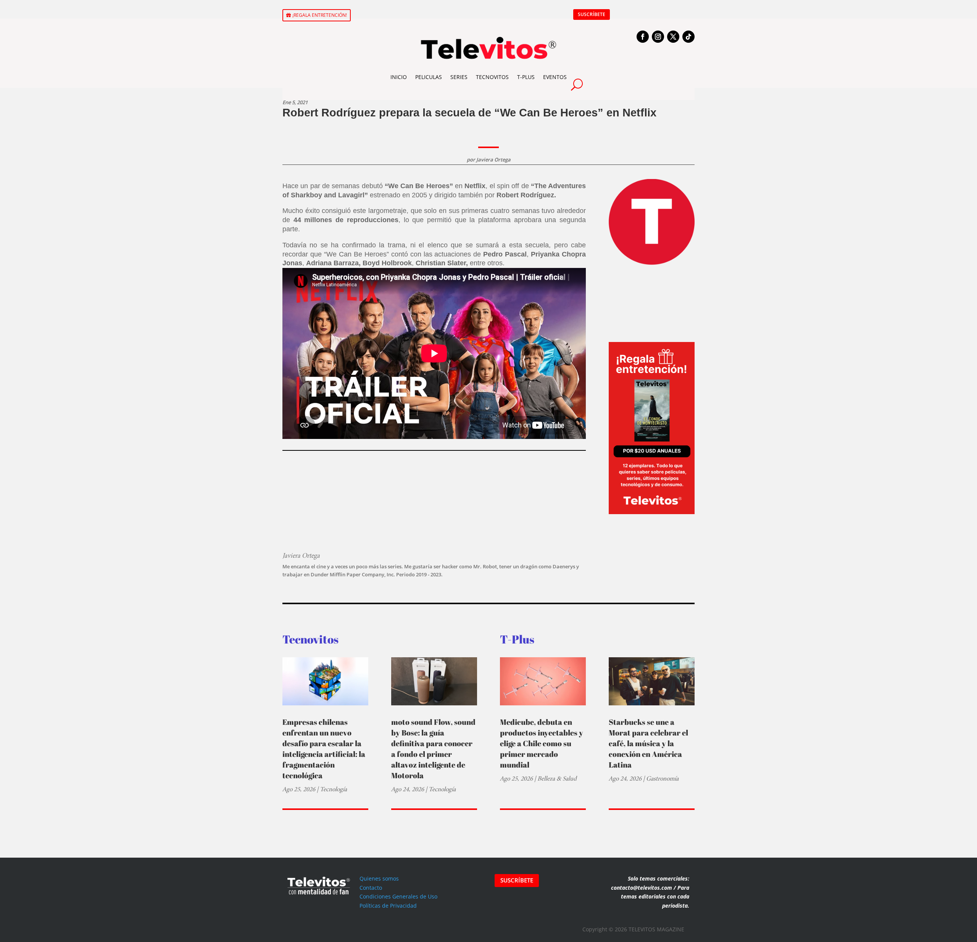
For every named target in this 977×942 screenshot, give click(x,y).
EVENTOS (555, 77)
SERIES (459, 77)
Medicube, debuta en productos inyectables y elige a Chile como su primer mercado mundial (541, 743)
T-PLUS (526, 77)
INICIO (398, 77)
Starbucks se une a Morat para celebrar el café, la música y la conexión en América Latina (648, 743)
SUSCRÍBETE (591, 14)
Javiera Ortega (493, 159)
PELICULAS (428, 77)
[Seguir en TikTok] (688, 37)
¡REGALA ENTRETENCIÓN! (319, 15)
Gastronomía (662, 778)
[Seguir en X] (673, 37)
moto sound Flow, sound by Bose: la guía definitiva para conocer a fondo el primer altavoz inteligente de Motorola (433, 749)
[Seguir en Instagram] (658, 37)
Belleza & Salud (557, 778)
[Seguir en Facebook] (643, 37)
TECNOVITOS (492, 77)
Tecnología (333, 789)
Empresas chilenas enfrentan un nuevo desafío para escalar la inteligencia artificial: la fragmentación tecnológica (323, 749)
